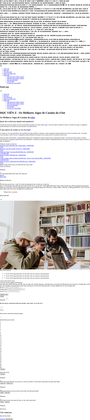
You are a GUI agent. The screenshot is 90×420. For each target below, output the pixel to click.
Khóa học (6, 70)
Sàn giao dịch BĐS (12, 80)
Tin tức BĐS (10, 81)
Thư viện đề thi (8, 72)
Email (1, 291)
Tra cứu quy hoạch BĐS (14, 83)
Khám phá (6, 75)
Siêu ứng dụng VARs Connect (15, 77)
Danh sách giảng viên (10, 73)
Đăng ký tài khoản (5, 166)
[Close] (0, 172)
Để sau (2, 175)
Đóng (2, 296)
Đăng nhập (3, 177)
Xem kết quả (9, 419)
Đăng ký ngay (4, 294)
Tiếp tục (7, 402)
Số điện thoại (4, 289)
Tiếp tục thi (9, 383)
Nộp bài (3, 369)
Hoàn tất (3, 383)
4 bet (32, 117)
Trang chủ (6, 69)
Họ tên (2, 287)
